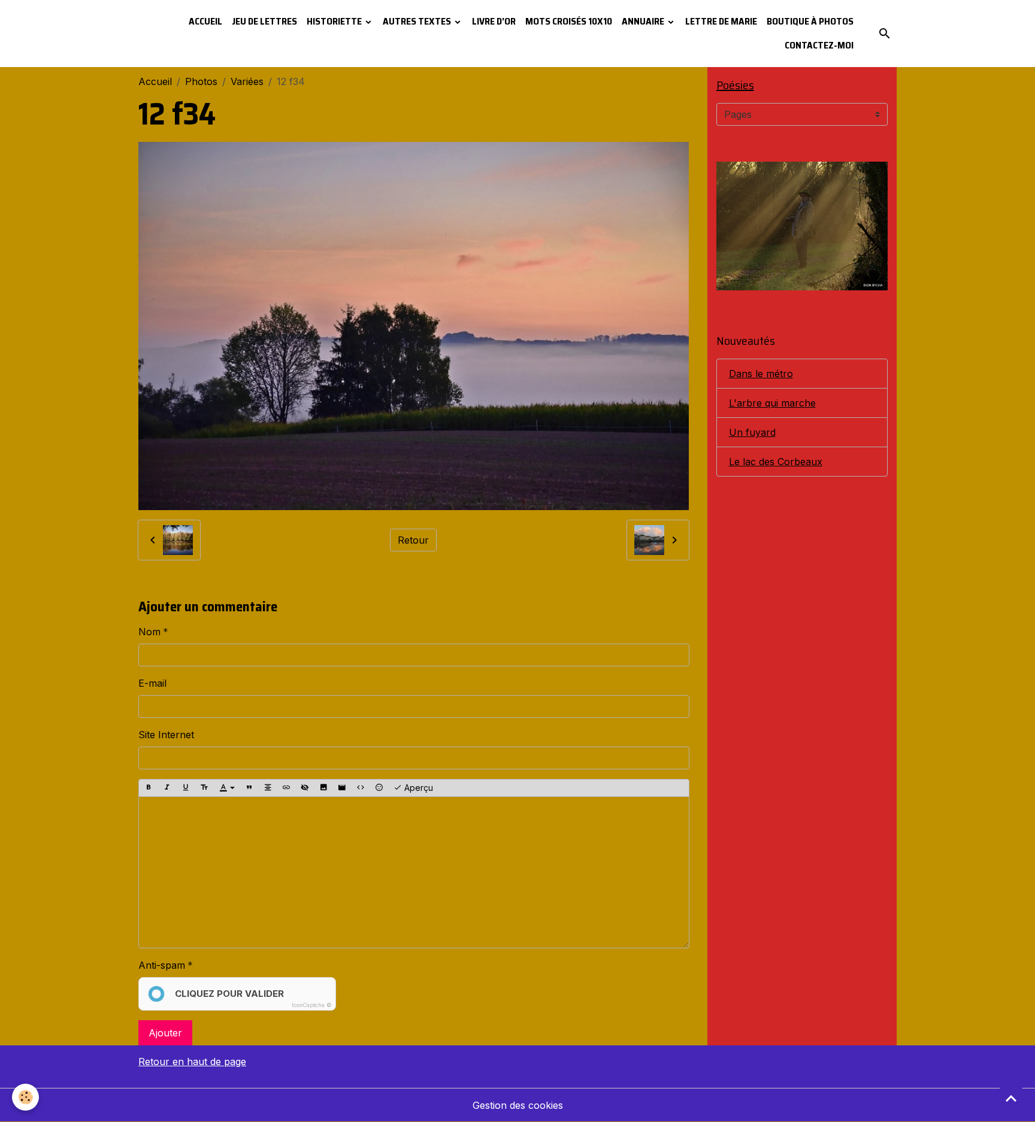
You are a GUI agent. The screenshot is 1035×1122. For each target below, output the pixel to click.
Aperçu (417, 788)
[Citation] (249, 788)
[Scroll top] (1011, 1098)
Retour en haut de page (192, 1062)
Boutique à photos (810, 21)
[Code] (360, 788)
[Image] (323, 788)
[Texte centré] (267, 788)
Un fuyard (752, 432)
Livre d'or (494, 21)
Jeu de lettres (264, 21)
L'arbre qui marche (772, 403)
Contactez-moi (819, 45)
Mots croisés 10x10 (568, 21)
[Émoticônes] (379, 788)
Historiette (335, 21)
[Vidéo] (342, 788)
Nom (149, 632)
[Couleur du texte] (227, 788)
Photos (201, 81)
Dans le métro (761, 374)
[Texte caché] (304, 788)
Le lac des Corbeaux (775, 462)
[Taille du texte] (204, 788)
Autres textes (418, 21)
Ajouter (165, 1033)
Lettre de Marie (721, 21)
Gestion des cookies (518, 1105)
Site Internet (166, 735)
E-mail (152, 683)
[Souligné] (185, 788)
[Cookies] (25, 1097)
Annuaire (644, 21)
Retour (413, 540)
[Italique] (167, 788)
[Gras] (148, 788)
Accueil (205, 21)
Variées (247, 81)
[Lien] (286, 788)
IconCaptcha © (312, 1005)
